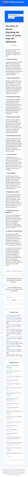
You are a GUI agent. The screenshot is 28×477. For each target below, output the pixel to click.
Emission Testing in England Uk (13, 421)
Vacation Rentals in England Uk (13, 383)
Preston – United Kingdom (12, 380)
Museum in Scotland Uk (11, 433)
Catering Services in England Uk (13, 376)
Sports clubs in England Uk (12, 407)
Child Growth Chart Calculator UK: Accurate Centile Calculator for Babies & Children (14, 317)
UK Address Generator (16, 271)
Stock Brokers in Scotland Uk (13, 403)
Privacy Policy (17, 474)
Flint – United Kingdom (11, 429)
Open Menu (8, 4)
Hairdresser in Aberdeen (12, 425)
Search (14, 300)
